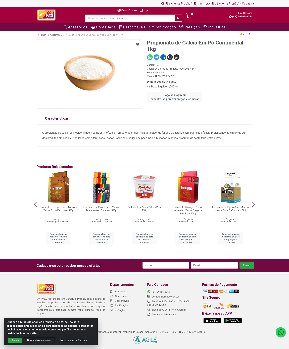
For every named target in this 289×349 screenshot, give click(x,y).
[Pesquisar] (178, 18)
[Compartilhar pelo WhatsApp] (150, 57)
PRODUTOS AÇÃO (164, 76)
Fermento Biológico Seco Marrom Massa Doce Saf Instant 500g (231, 209)
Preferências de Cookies (73, 340)
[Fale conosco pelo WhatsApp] (281, 332)
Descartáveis (121, 300)
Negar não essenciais (39, 340)
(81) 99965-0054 (242, 16)
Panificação (121, 305)
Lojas (146, 10)
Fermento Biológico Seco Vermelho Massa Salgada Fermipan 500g (188, 210)
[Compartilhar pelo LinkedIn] (163, 57)
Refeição (119, 310)
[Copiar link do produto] (176, 57)
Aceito (15, 340)
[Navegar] (35, 205)
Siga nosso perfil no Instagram (168, 309)
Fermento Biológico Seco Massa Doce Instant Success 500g (101, 209)
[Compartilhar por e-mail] (170, 57)
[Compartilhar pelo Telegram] (156, 57)
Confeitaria (120, 296)
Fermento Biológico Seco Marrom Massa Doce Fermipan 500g (58, 209)
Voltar (247, 34)
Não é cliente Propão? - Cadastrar (233, 3)
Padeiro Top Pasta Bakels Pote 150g (145, 209)
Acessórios (121, 291)
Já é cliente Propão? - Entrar (183, 3)
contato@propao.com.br (165, 296)
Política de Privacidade (163, 314)
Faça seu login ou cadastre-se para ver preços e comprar (175, 97)
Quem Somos (129, 10)
